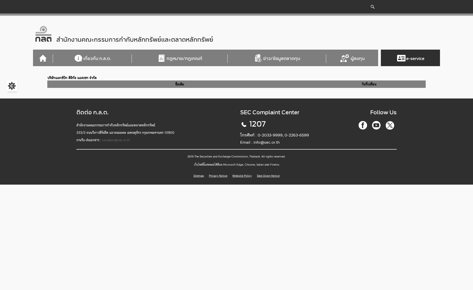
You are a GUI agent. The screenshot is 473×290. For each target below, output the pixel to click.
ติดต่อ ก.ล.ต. (92, 112)
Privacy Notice (218, 176)
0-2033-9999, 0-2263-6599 (283, 135)
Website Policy (242, 176)
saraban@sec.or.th (116, 140)
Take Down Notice (268, 176)
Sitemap (198, 176)
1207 (257, 124)
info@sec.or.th (266, 142)
